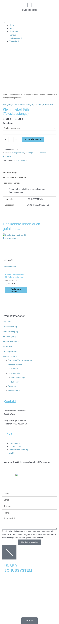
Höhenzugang (9, 337)
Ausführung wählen (16, 290)
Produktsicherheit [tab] (11, 183)
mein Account (15, 38)
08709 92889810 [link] (19, 424)
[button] (29, 22)
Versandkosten (20, 160)
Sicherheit (7, 346)
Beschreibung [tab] (10, 172)
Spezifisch (8, 123)
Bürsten (14, 369)
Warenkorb (14, 41)
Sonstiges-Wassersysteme (20, 360)
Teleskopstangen (18, 377)
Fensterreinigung (10, 332)
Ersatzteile (15, 373)
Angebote (7, 322)
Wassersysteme (10, 356)
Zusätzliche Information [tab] (14, 178)
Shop (11, 28)
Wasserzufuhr (14, 391)
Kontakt (12, 35)
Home (12, 25)
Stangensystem (15, 365)
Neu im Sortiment (11, 342)
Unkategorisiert (10, 351)
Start (5, 94)
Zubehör (14, 382)
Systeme (12, 386)
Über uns (13, 32)
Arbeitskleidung (10, 327)
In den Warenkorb (33, 139)
